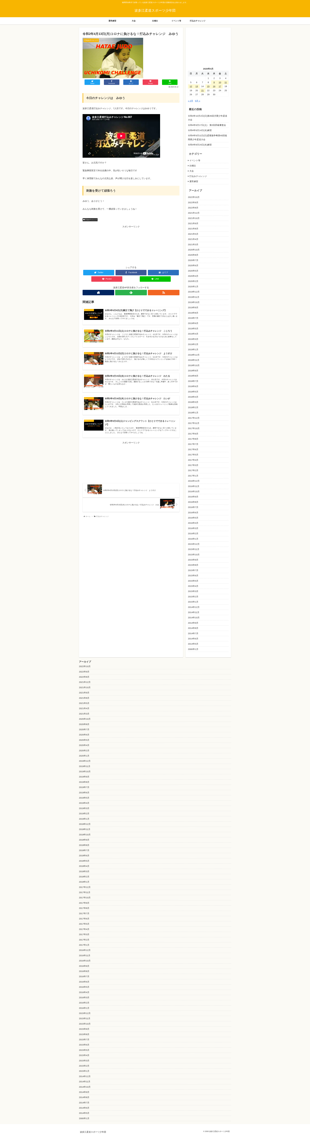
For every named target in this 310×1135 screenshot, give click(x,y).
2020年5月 (193, 271)
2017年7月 (193, 444)
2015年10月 (194, 554)
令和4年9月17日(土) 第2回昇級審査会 (207, 125)
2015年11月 (193, 549)
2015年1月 (193, 602)
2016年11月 (193, 486)
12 (191, 86)
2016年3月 (193, 528)
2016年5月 (193, 518)
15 (208, 86)
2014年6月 (193, 638)
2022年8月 (193, 208)
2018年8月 (193, 376)
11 (226, 82)
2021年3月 (193, 244)
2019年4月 (193, 334)
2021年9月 (193, 223)
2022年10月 (194, 197)
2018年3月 (193, 402)
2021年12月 (194, 213)
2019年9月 (193, 307)
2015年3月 (193, 591)
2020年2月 (193, 281)
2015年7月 (193, 570)
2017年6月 (193, 449)
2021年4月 (193, 239)
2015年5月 (193, 581)
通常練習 (193, 181)
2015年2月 (193, 596)
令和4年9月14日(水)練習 (200, 130)
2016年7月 (193, 507)
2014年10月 (194, 617)
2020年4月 (193, 276)
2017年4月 (193, 460)
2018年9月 (193, 370)
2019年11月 (193, 297)
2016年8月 (193, 502)
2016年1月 (193, 539)
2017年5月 (193, 454)
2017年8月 (193, 439)
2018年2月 (193, 407)
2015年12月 (194, 544)
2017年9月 (193, 434)
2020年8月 (193, 255)
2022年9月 (193, 202)
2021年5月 (193, 234)
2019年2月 (193, 344)
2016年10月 (194, 491)
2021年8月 (193, 228)
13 (196, 86)
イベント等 (194, 160)
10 (220, 82)
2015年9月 (193, 560)
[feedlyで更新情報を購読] (131, 292)
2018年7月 (193, 381)
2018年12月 (194, 355)
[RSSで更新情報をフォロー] (163, 292)
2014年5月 (193, 644)
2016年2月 (193, 533)
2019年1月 (193, 349)
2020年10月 (194, 250)
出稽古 (192, 165)
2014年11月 (193, 612)
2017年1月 (193, 476)
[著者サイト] (98, 292)
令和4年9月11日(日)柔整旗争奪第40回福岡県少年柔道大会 (207, 137)
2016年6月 (193, 512)
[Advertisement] (131, 245)
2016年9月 (193, 496)
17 (220, 86)
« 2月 (190, 101)
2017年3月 (193, 465)
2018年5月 (193, 391)
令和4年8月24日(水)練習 (200, 145)
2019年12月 (194, 292)
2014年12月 (194, 607)
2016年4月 (193, 523)
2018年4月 (193, 397)
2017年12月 (194, 418)
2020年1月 (193, 286)
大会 (191, 171)
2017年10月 (194, 428)
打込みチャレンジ (91, 219)
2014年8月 (193, 628)
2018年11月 (193, 360)
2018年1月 (193, 412)
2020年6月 (193, 265)
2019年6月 (193, 323)
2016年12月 (194, 481)
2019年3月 (193, 339)
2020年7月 (193, 260)
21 (202, 90)
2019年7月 (193, 318)
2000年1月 (193, 649)
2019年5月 (193, 328)
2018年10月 (194, 365)
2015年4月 (193, 586)
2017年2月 (193, 470)
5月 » (197, 101)
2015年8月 (193, 565)
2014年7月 (193, 633)
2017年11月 (193, 423)
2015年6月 (193, 575)
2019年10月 (194, 302)
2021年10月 (194, 218)
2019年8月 (193, 313)
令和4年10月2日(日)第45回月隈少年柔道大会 (207, 118)
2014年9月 (193, 623)
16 (214, 86)
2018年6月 (193, 386)
